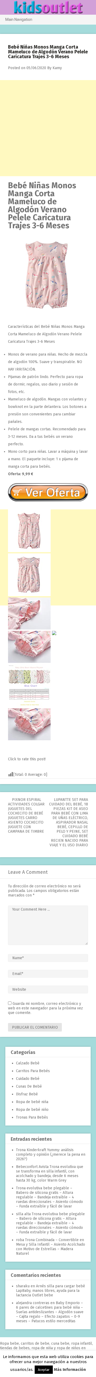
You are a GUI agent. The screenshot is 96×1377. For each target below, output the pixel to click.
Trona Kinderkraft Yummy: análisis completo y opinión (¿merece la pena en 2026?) (50, 1154)
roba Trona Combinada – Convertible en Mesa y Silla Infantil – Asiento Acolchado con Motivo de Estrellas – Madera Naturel (50, 1247)
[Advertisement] (48, 128)
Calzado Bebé (27, 1063)
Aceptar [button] (44, 1370)
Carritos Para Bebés (33, 1071)
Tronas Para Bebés (32, 1117)
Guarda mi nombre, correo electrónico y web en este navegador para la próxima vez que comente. (45, 1008)
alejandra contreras (32, 1303)
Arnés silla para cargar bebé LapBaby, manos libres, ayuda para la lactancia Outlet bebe (50, 1290)
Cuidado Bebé (27, 1078)
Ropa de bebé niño (32, 1109)
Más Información (70, 1369)
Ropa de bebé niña (32, 1102)
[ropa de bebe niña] (48, 314)
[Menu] (6, 8)
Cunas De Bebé (29, 1086)
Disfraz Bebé (27, 1094)
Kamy (57, 68)
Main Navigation (18, 19)
